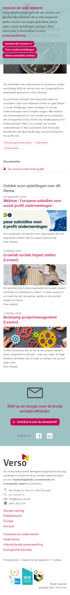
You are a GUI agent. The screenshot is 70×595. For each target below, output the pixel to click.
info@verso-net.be (19, 499)
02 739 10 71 (17, 495)
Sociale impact (11, 148)
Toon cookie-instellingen (19, 49)
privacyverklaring (14, 35)
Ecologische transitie (17, 550)
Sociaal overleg (13, 511)
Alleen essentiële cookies (20, 55)
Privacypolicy (10, 560)
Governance (11, 539)
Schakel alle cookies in (18, 43)
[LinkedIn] (47, 436)
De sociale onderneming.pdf (26, 169)
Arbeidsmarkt (12, 516)
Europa (8, 521)
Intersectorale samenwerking (23, 545)
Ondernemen (41, 142)
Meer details (10, 242)
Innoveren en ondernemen (21, 534)
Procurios (61, 587)
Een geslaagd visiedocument (18, 142)
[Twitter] (36, 436)
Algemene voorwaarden (35, 560)
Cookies (56, 560)
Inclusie (8, 526)
